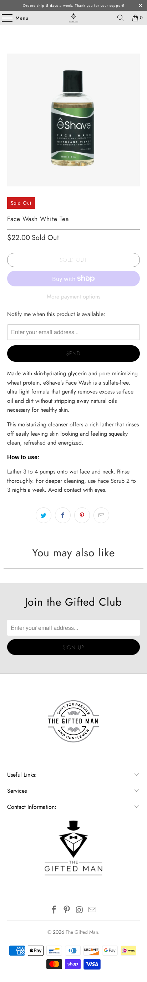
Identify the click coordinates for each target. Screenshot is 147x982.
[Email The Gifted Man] (92, 910)
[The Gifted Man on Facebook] (54, 910)
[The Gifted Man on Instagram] (79, 910)
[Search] (120, 18)
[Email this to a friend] (101, 515)
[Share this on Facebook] (63, 515)
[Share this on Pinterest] (82, 515)
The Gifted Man (82, 932)
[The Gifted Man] (73, 18)
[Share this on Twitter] (43, 515)
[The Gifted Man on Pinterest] (66, 910)
